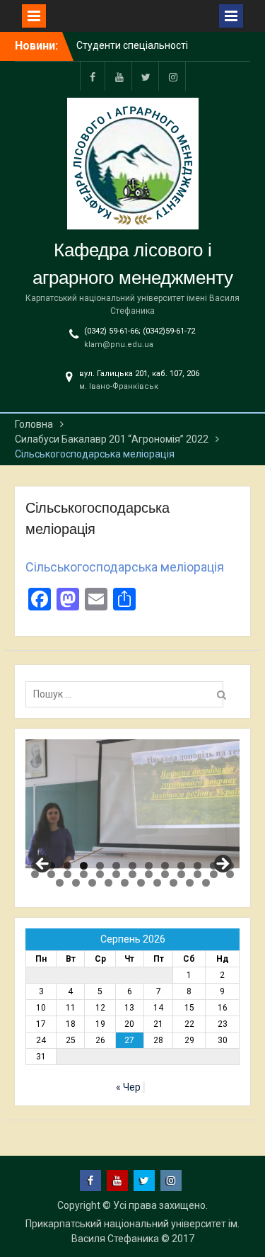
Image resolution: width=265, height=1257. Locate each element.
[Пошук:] (127, 694)
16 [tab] (67, 874)
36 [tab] (206, 883)
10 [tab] (181, 866)
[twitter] (146, 76)
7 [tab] (132, 866)
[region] (132, 803)
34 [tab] (173, 883)
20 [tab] (132, 874)
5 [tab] (100, 866)
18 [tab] (100, 874)
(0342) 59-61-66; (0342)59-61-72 (139, 331)
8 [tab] (149, 866)
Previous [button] (43, 864)
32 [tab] (141, 883)
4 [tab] (84, 866)
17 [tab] (84, 874)
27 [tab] (60, 883)
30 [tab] (108, 883)
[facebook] (93, 76)
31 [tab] (125, 883)
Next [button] (221, 864)
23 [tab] (181, 874)
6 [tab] (116, 866)
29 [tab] (92, 883)
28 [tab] (76, 883)
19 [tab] (116, 874)
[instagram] (173, 76)
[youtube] (119, 76)
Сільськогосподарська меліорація (124, 566)
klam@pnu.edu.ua (118, 344)
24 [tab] (197, 874)
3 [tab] (67, 866)
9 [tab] (165, 866)
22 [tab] (165, 874)
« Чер (128, 1087)
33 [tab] (157, 883)
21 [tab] (149, 874)
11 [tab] (197, 866)
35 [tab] (190, 883)
